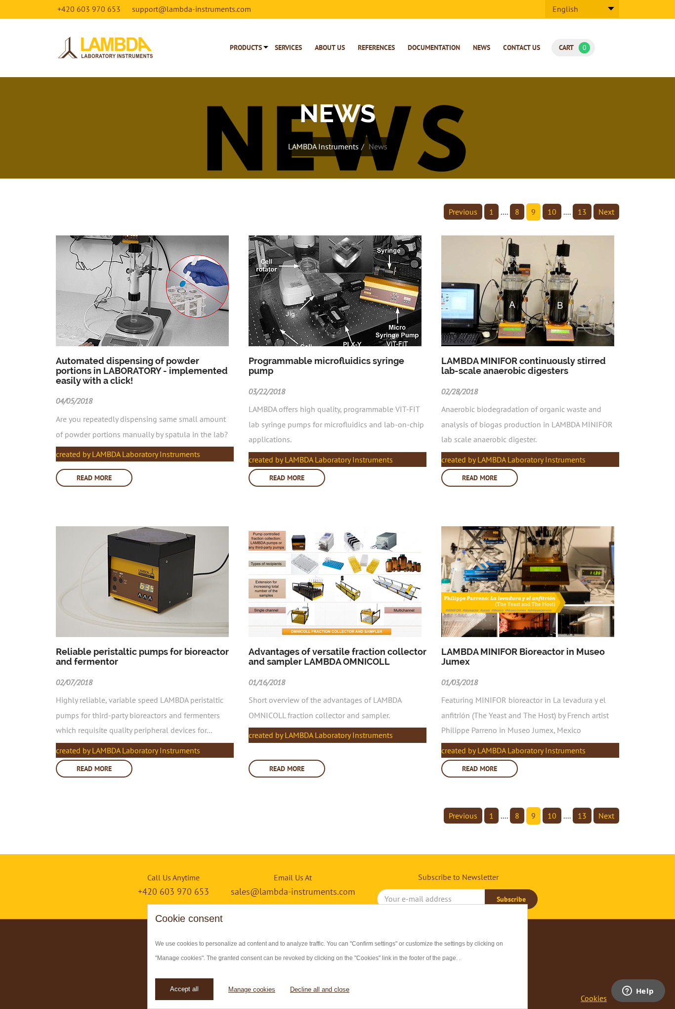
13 (582, 212)
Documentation (434, 47)
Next (606, 212)
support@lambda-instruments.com (191, 9)
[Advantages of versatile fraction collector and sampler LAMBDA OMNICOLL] (337, 581)
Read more (94, 477)
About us (330, 47)
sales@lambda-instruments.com (293, 891)
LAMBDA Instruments (323, 146)
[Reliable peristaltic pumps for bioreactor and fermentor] (145, 581)
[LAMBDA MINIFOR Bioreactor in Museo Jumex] (530, 581)
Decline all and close (319, 989)
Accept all (184, 989)
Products (246, 47)
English (565, 9)
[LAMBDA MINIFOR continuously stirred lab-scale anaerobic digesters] (530, 290)
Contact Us (521, 47)
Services (288, 47)
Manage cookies (251, 989)
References (376, 47)
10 (552, 212)
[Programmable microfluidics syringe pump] (337, 290)
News (481, 47)
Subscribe (511, 899)
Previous (463, 212)
